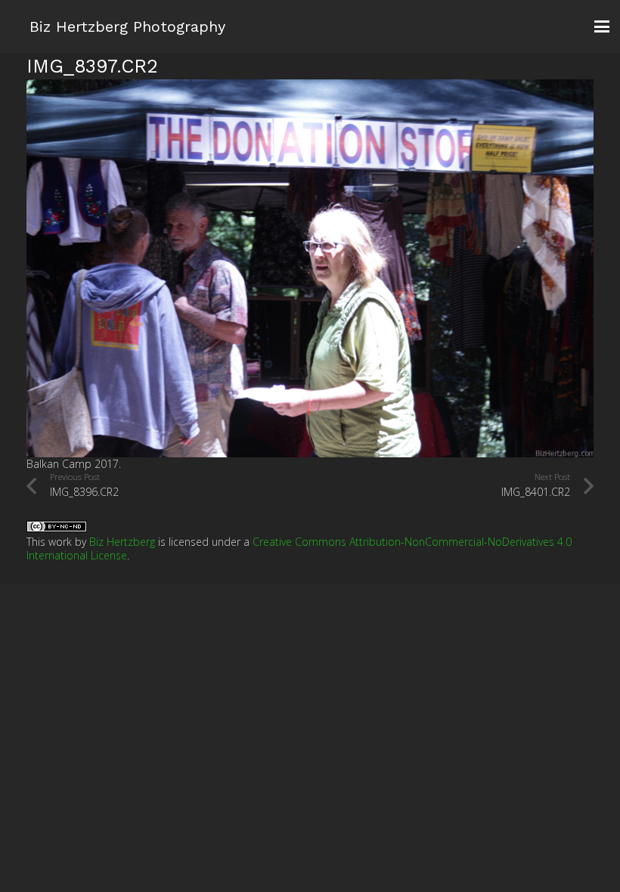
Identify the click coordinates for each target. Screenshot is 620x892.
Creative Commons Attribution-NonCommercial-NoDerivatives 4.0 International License (299, 548)
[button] (602, 26)
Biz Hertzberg (122, 541)
